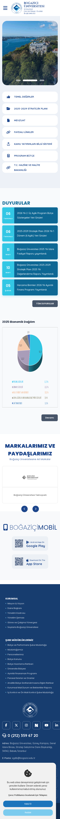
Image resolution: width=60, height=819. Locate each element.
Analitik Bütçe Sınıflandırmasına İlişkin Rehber (31, 682)
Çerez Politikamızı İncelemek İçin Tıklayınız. (28, 795)
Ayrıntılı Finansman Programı (22, 673)
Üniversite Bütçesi (17, 668)
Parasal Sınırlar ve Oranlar (21, 678)
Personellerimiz (16, 654)
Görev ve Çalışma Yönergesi (22, 622)
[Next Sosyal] (36, 725)
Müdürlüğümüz (15, 649)
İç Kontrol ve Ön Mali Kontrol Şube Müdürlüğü (31, 692)
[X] (16, 725)
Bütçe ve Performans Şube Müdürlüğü (27, 645)
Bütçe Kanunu (15, 659)
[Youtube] (47, 725)
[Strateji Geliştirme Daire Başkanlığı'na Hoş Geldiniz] (30, 53)
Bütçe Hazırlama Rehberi (20, 663)
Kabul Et (28, 804)
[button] (18, 80)
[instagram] (26, 725)
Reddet (28, 812)
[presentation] (24, 509)
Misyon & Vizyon (16, 603)
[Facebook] (6, 725)
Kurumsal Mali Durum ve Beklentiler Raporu (30, 687)
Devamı (49, 417)
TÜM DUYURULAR (45, 303)
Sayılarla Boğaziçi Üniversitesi (23, 627)
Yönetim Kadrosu (16, 613)
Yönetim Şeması (16, 617)
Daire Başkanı (15, 608)
